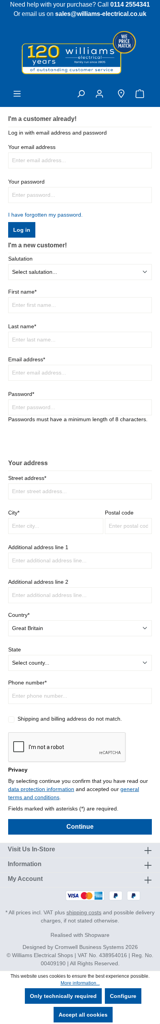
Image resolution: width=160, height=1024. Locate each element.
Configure (123, 996)
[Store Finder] (121, 94)
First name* (22, 292)
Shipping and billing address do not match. (69, 719)
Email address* (26, 359)
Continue (80, 826)
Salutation (20, 259)
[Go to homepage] (80, 52)
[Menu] (17, 94)
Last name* (22, 326)
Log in (21, 230)
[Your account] (101, 94)
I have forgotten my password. (45, 215)
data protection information (41, 789)
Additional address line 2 (38, 582)
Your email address (32, 147)
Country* (19, 615)
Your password (26, 182)
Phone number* (27, 682)
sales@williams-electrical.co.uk (100, 14)
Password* (21, 394)
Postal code (119, 512)
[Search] (80, 94)
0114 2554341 (130, 4)
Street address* (27, 478)
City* (13, 512)
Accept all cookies (83, 1015)
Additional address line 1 (38, 547)
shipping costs (83, 912)
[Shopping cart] (141, 94)
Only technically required (63, 996)
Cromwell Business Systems (89, 947)
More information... (80, 983)
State (14, 649)
